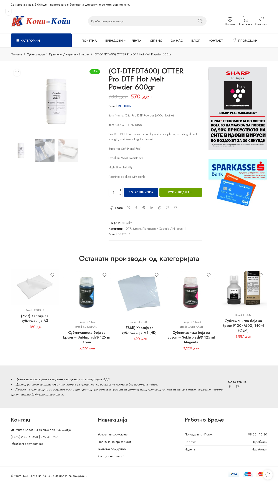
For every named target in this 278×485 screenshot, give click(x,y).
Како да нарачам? (111, 456)
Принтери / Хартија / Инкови (69, 54)
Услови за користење (112, 434)
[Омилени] (16, 72)
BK (231, 284)
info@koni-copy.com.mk (27, 443)
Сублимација (36, 54)
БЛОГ (195, 40)
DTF (128, 228)
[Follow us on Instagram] (238, 386)
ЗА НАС (177, 40)
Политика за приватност (114, 441)
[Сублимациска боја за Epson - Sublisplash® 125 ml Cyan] (87, 293)
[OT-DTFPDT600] (56, 101)
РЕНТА (136, 40)
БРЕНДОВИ (114, 40)
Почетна (16, 54)
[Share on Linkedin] (152, 207)
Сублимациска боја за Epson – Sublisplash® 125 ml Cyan (87, 337)
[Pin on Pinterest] (144, 207)
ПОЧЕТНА (89, 40)
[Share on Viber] (167, 207)
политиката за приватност (78, 384)
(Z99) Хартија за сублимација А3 (34, 318)
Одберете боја (229, 278)
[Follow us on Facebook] (230, 386)
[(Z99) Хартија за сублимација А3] (35, 287)
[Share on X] (128, 207)
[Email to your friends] (175, 208)
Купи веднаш (180, 192)
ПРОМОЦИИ (248, 40)
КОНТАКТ (215, 40)
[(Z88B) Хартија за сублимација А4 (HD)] (139, 293)
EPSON (247, 315)
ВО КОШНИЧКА (141, 192)
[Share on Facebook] (136, 207)
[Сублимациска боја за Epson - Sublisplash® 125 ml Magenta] (191, 293)
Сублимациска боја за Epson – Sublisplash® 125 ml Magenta (191, 337)
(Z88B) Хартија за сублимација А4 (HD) (139, 330)
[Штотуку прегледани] (268, 475)
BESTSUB (124, 106)
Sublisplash (91, 327)
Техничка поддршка (112, 449)
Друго (136, 228)
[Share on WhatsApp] (160, 208)
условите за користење (42, 384)
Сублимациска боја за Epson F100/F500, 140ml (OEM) (243, 325)
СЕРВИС (156, 40)
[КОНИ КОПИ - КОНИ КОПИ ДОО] (41, 21)
